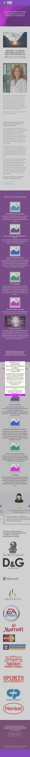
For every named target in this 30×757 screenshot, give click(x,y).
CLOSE (15, 396)
